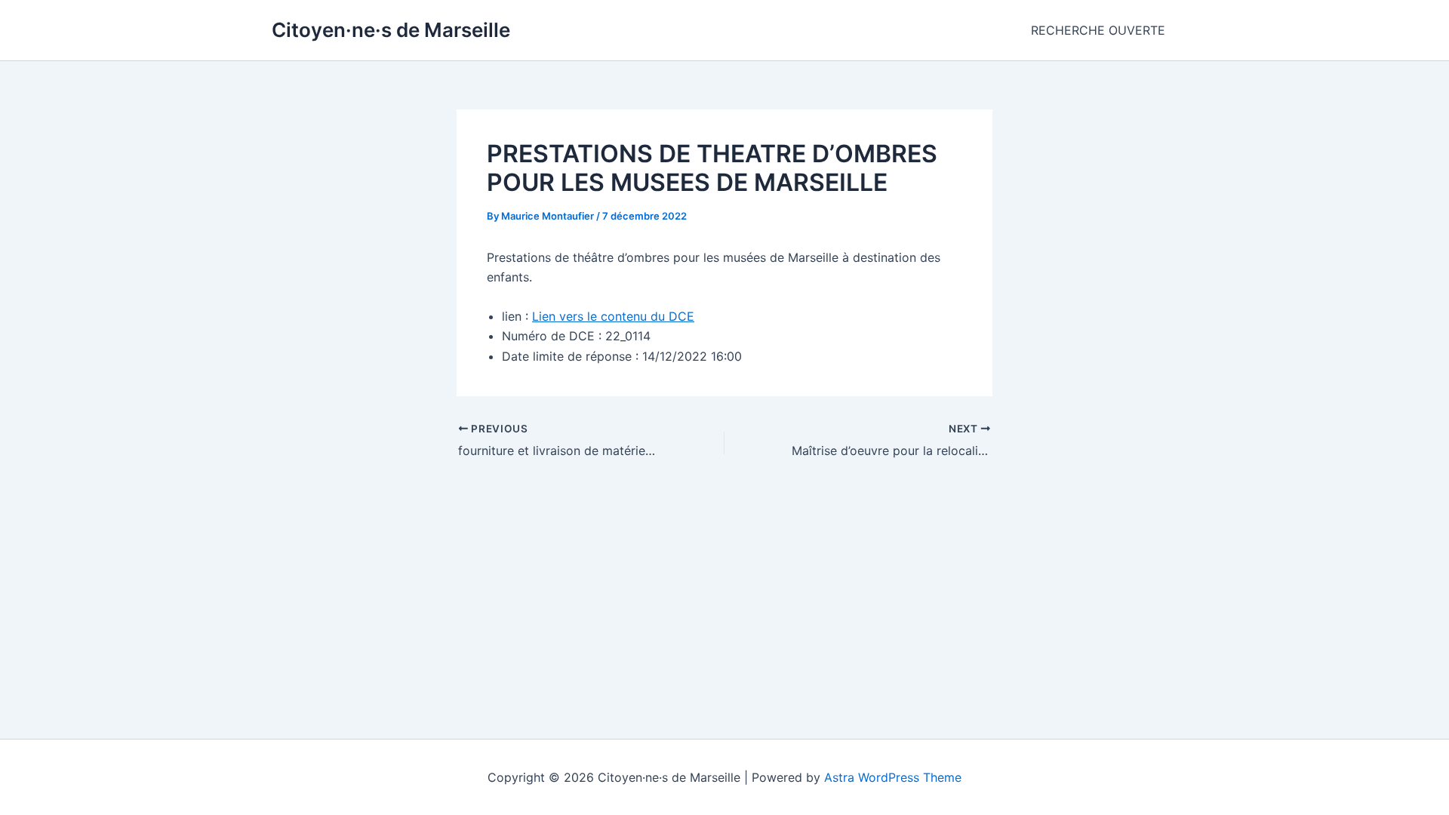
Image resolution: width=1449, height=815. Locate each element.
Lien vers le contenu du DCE (613, 316)
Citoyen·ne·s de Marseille (391, 30)
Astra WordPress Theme (892, 777)
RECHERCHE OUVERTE (1098, 30)
